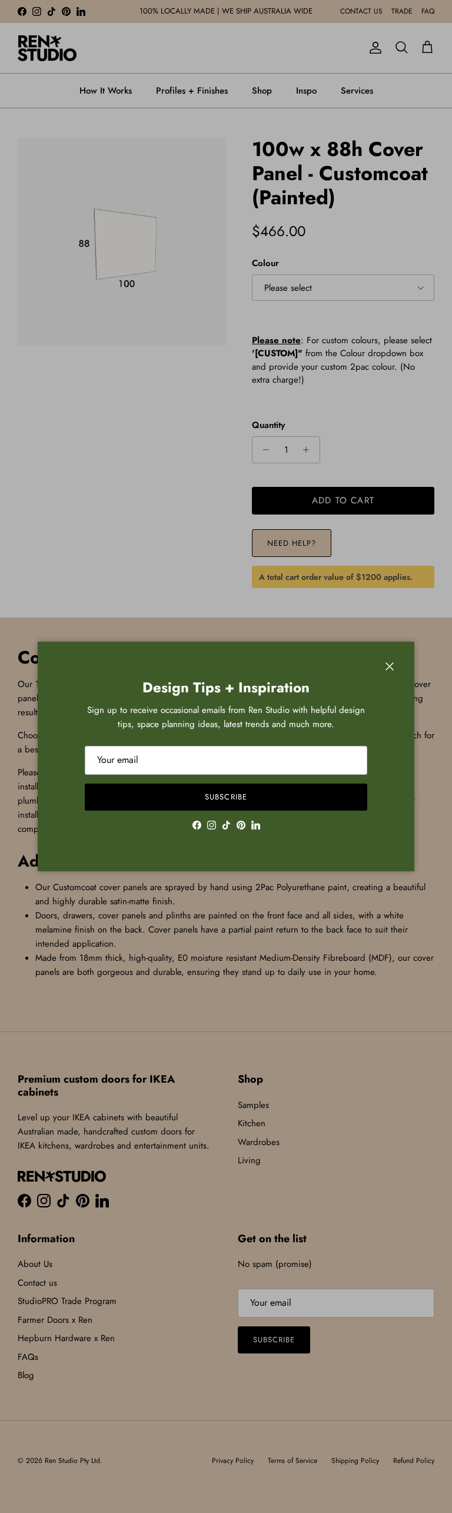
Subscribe (226, 796)
